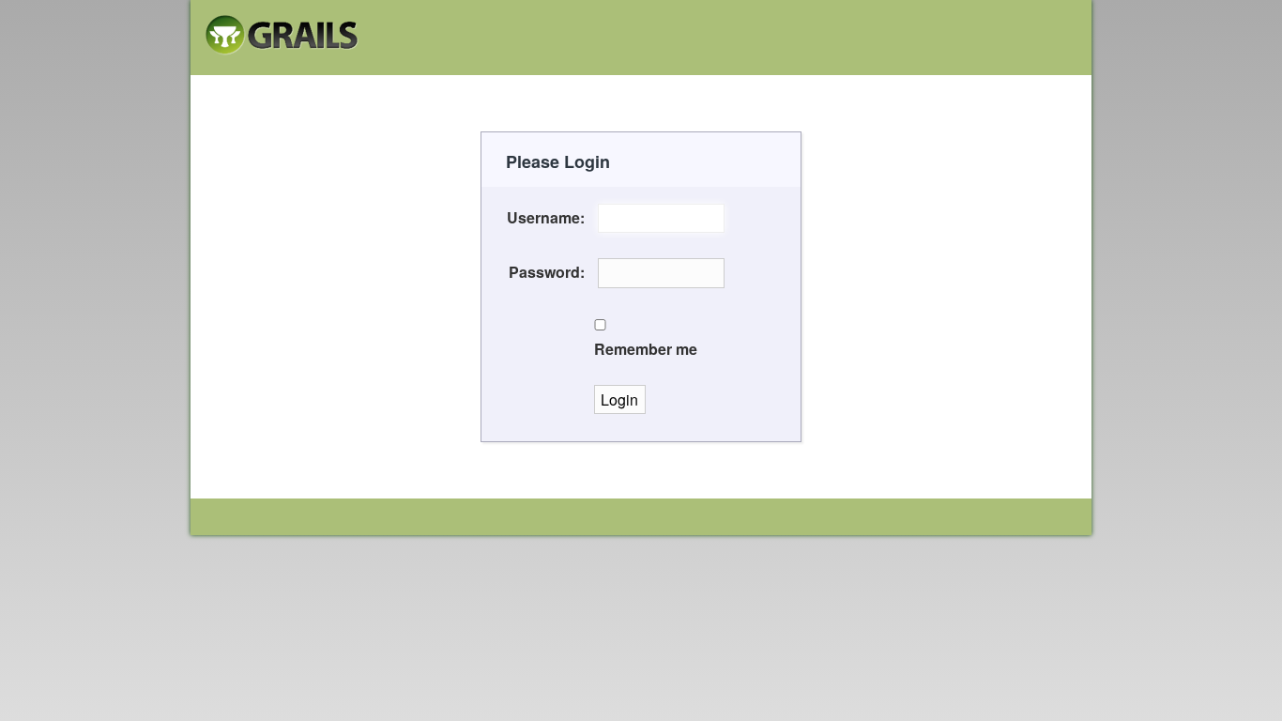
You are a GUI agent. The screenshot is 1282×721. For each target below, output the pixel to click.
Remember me (645, 349)
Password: (547, 272)
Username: (546, 217)
